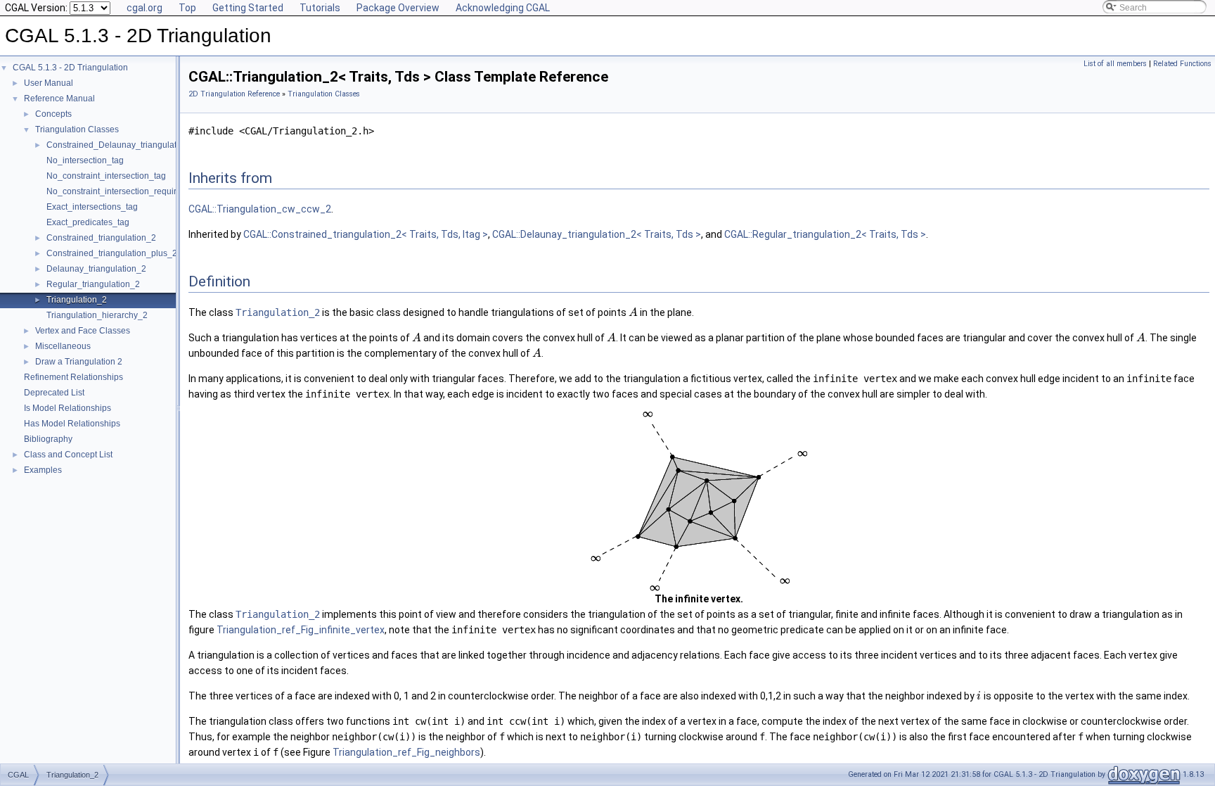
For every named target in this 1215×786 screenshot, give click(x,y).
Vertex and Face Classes (82, 331)
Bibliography (48, 439)
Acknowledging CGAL (503, 7)
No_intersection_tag (85, 160)
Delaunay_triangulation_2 (96, 269)
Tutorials (320, 7)
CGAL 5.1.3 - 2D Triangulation (70, 67)
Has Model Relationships (72, 424)
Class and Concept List (68, 454)
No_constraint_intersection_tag (106, 176)
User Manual (48, 83)
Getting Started (247, 7)
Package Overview (397, 7)
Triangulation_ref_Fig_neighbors (406, 752)
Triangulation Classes (77, 129)
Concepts (53, 114)
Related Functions (1182, 63)
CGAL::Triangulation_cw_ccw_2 (259, 209)
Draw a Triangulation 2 (78, 362)
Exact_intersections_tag (92, 207)
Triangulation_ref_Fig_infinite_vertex (301, 629)
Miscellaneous (63, 346)
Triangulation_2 (76, 300)
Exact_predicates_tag (87, 222)
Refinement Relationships (73, 377)
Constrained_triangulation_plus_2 (111, 253)
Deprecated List (54, 393)
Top (187, 7)
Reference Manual (59, 98)
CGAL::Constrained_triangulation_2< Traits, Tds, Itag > (365, 234)
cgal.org (144, 7)
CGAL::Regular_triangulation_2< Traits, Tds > (825, 234)
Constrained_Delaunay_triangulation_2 (122, 145)
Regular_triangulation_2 (93, 284)
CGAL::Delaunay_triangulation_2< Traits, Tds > (596, 234)
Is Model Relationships (67, 408)
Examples (43, 470)
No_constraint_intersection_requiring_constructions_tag (153, 191)
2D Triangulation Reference (234, 94)
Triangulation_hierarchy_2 (97, 315)
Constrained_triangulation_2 (101, 238)
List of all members (1115, 63)
